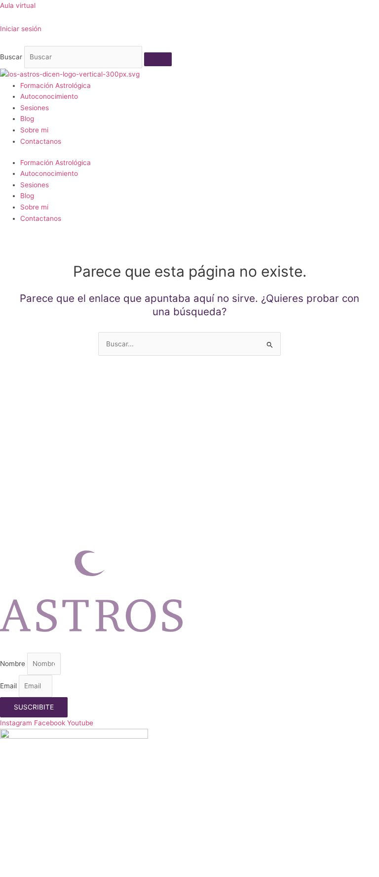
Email (9, 686)
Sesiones (34, 108)
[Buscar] (158, 59)
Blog (27, 119)
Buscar (11, 57)
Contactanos (40, 141)
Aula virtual (18, 5)
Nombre (13, 664)
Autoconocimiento (49, 96)
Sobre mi (34, 130)
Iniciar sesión (20, 29)
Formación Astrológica (55, 85)
